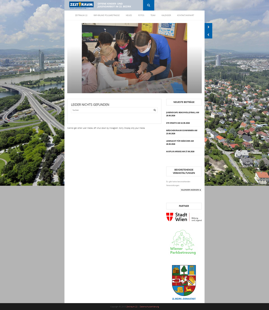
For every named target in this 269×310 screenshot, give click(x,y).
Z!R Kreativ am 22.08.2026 (178, 123)
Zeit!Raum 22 (81, 15)
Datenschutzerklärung (149, 306)
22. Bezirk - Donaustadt (184, 298)
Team (152, 15)
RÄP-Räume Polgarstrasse (107, 15)
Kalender (166, 15)
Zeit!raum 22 (131, 306)
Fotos (141, 15)
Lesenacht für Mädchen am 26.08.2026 (180, 142)
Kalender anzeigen (190, 190)
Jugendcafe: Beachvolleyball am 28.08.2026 (182, 114)
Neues (129, 15)
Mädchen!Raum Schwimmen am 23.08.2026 (181, 132)
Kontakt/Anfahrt (185, 15)
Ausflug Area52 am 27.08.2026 (180, 151)
